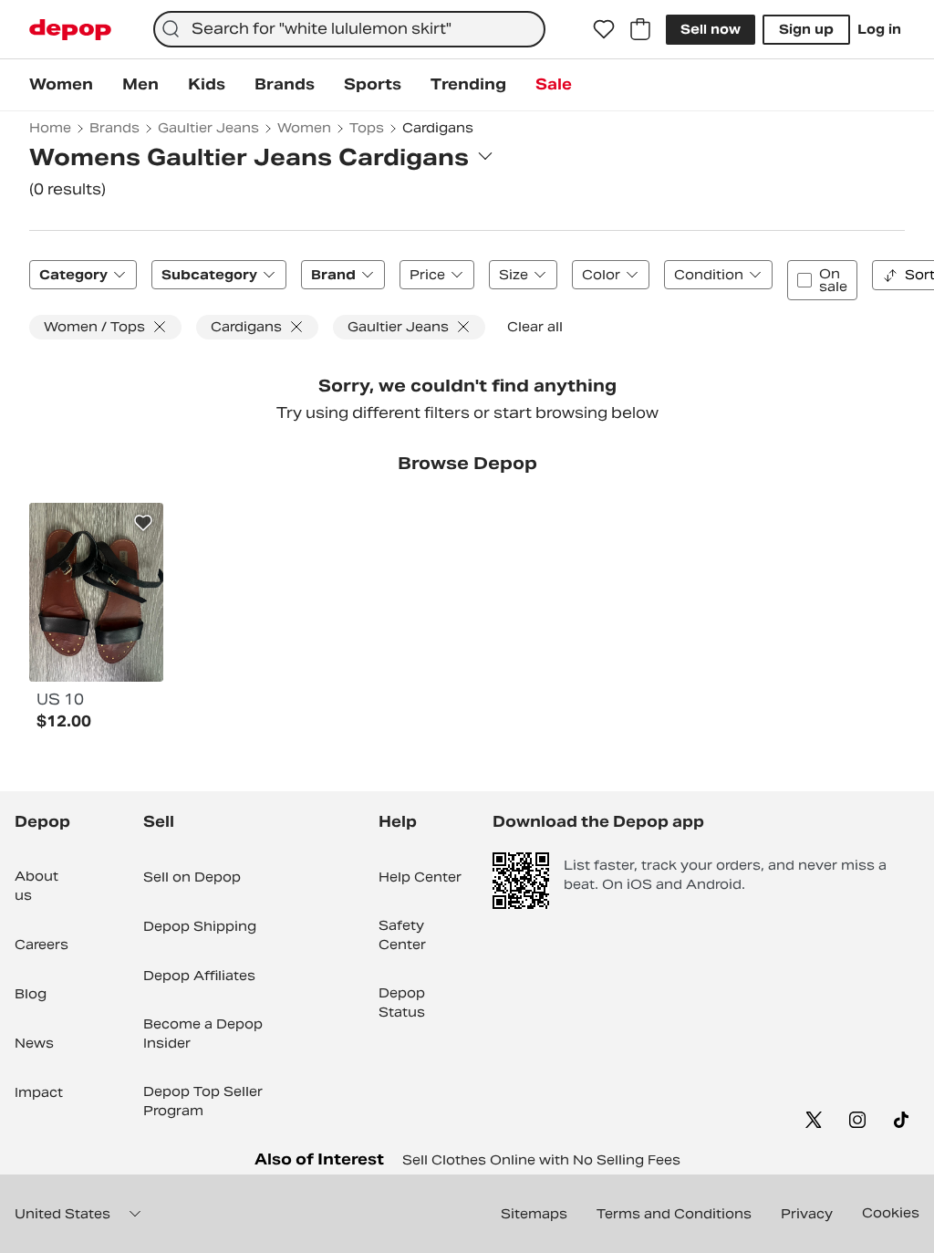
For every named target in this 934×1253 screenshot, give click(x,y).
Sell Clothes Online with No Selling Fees (541, 1160)
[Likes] (604, 29)
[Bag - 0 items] (640, 29)
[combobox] (349, 29)
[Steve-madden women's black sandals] (96, 592)
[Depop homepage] (70, 29)
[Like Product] (143, 523)
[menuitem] (61, 84)
